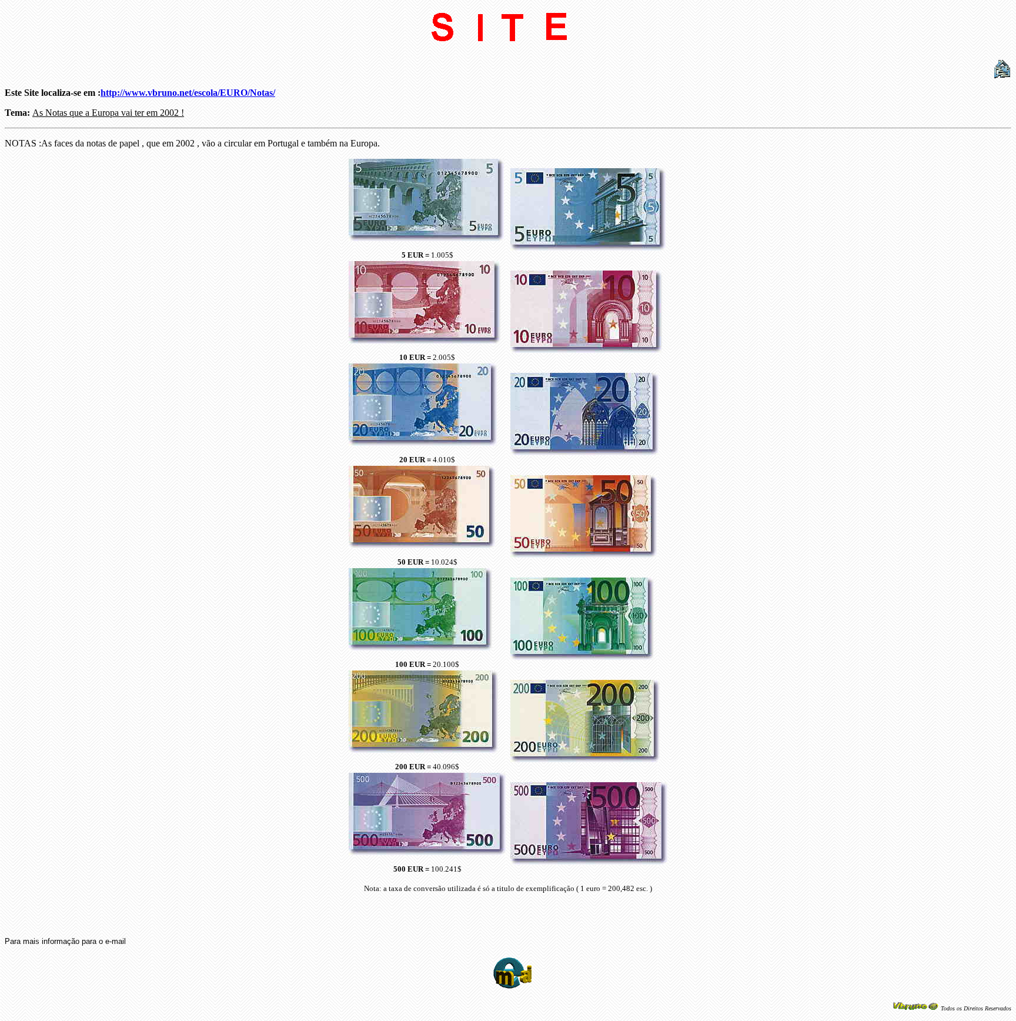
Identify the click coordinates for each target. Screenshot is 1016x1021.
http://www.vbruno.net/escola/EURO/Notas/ (188, 93)
